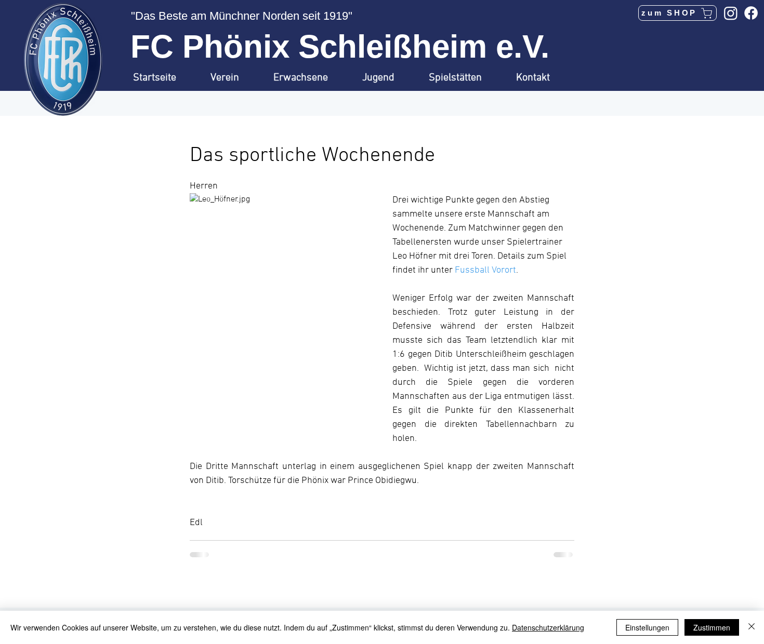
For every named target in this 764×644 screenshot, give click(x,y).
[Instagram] (731, 13)
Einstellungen (647, 627)
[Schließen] (751, 627)
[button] (234, 78)
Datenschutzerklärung (548, 627)
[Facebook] (751, 13)
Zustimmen (711, 627)
